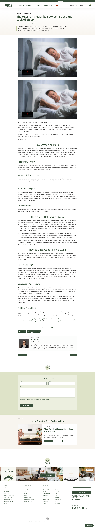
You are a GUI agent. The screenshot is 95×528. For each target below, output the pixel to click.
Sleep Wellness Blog (8, 499)
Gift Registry (26, 489)
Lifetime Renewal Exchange (29, 499)
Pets (56, 493)
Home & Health (48, 5)
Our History (6, 489)
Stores (81, 5)
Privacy (48, 521)
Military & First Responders (29, 501)
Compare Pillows (46, 493)
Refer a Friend (6, 493)
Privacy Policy (74, 497)
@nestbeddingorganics (47, 475)
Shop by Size (57, 503)
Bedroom (57, 491)
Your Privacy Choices (55, 521)
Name (21, 381)
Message (22, 386)
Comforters (45, 501)
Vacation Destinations (8, 497)
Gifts (56, 495)
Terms (45, 521)
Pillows (44, 491)
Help (76, 5)
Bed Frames (57, 487)
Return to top (47, 466)
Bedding (28, 5)
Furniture (37, 5)
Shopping (45, 485)
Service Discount (58, 497)
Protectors (45, 497)
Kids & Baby (45, 495)
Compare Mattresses (47, 489)
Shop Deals (60, 1)
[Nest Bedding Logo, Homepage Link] (10, 5)
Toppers (44, 503)
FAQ (24, 487)
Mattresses (19, 5)
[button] (47, 462)
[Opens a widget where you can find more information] (89, 525)
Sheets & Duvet (46, 499)
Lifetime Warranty (27, 497)
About (5, 485)
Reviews (72, 5)
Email (49, 381)
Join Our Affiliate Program (9, 495)
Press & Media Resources (9, 491)
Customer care (27, 485)
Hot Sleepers (57, 501)
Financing (26, 495)
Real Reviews (6, 487)
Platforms (57, 489)
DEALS (57, 5)
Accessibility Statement (66, 521)
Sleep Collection (58, 499)
